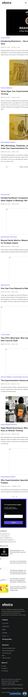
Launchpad (5, 623)
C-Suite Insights (5, 334)
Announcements (5, 37)
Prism (3, 629)
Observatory (5, 626)
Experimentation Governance (9, 237)
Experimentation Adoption (8, 142)
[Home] (6, 2)
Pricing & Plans (7, 639)
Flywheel (4, 633)
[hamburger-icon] (26, 2)
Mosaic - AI (5, 636)
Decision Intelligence (6, 88)
